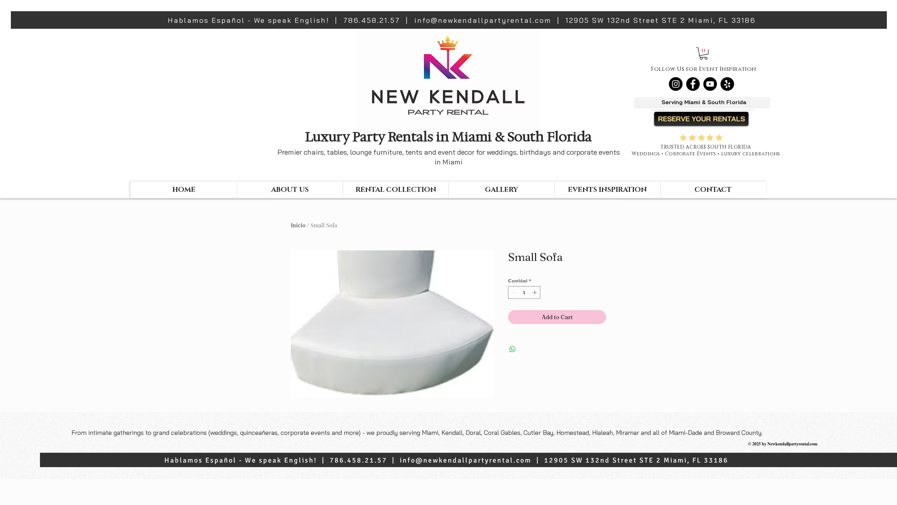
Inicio (298, 225)
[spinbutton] (524, 292)
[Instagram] (676, 84)
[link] (703, 53)
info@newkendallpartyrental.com (483, 20)
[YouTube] (710, 84)
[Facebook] (693, 84)
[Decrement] (513, 292)
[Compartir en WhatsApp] (512, 349)
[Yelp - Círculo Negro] (727, 84)
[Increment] (535, 292)
